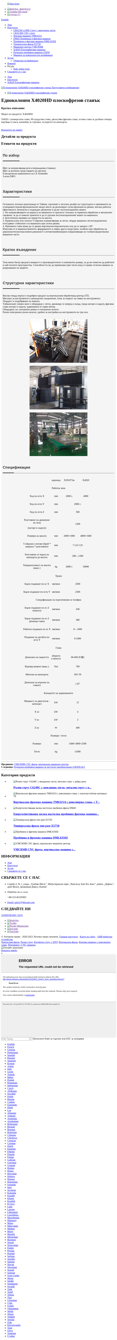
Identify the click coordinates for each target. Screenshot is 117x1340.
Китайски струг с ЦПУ (46, 942)
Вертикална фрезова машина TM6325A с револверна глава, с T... (56, 802)
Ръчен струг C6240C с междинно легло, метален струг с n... (52, 787)
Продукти (12, 27)
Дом (9, 25)
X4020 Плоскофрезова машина (29, 49)
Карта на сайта (87, 936)
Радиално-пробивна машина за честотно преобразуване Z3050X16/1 (49, 767)
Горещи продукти (68, 936)
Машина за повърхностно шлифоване (33, 55)
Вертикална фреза (68, 942)
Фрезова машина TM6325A (27, 36)
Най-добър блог (21, 69)
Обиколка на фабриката (25, 60)
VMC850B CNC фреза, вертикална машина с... (44, 849)
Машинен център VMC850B (28, 47)
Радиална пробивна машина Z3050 (31, 52)
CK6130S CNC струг (24, 33)
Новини (11, 63)
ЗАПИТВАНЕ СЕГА (12, 915)
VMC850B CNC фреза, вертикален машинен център (41, 764)
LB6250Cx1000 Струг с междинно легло (34, 30)
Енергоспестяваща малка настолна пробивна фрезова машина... (56, 814)
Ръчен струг (27, 942)
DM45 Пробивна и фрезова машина (32, 38)
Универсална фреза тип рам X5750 (36, 825)
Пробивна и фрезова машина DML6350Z (34, 41)
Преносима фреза (10, 942)
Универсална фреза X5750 (27, 44)
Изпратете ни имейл (11, 130)
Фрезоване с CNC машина (21, 945)
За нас (10, 58)
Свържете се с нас (16, 71)
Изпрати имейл (9, 950)
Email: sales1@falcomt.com (21, 902)
